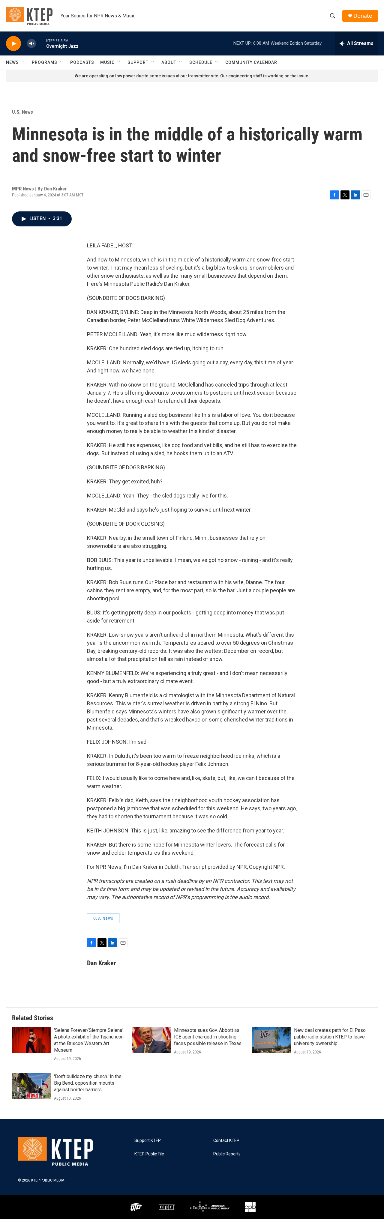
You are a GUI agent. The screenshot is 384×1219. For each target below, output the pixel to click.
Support (138, 62)
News (12, 62)
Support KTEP (147, 1140)
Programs (44, 62)
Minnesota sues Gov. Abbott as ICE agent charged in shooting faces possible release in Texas (208, 1036)
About (168, 62)
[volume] (31, 43)
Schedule (200, 62)
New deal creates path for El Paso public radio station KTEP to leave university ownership (330, 1036)
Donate (362, 16)
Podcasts (82, 62)
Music (107, 62)
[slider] (41, 43)
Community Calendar (251, 62)
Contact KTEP (226, 1140)
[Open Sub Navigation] (23, 62)
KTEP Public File (149, 1154)
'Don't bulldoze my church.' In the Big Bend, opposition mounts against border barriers (88, 1083)
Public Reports (227, 1154)
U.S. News (22, 112)
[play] (13, 43)
